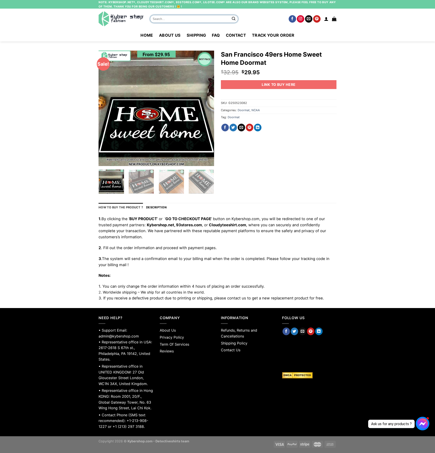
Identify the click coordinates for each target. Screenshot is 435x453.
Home (146, 35)
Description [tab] (156, 207)
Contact (236, 35)
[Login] (326, 19)
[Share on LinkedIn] (257, 127)
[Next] (206, 108)
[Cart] (334, 19)
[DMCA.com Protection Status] (309, 375)
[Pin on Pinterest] (249, 127)
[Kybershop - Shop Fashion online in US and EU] (121, 18)
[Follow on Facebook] (292, 19)
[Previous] (106, 108)
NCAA (255, 110)
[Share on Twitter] (233, 127)
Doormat (244, 110)
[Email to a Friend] (241, 127)
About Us (170, 35)
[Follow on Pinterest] (317, 19)
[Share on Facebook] (225, 127)
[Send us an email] (308, 19)
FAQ (216, 35)
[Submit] (234, 19)
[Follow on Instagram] (300, 19)
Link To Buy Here (278, 84)
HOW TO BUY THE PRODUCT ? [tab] (121, 207)
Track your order (273, 35)
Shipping (196, 35)
